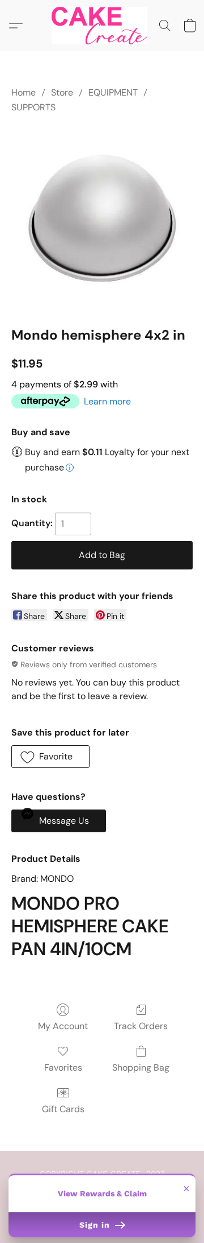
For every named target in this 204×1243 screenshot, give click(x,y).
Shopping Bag (140, 1067)
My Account (63, 1026)
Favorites (63, 1067)
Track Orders (141, 1026)
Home (23, 92)
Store (62, 92)
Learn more (107, 401)
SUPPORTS (33, 107)
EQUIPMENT (113, 92)
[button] (102, 25)
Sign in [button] (96, 1224)
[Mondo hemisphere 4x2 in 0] (102, 218)
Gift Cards (63, 1109)
